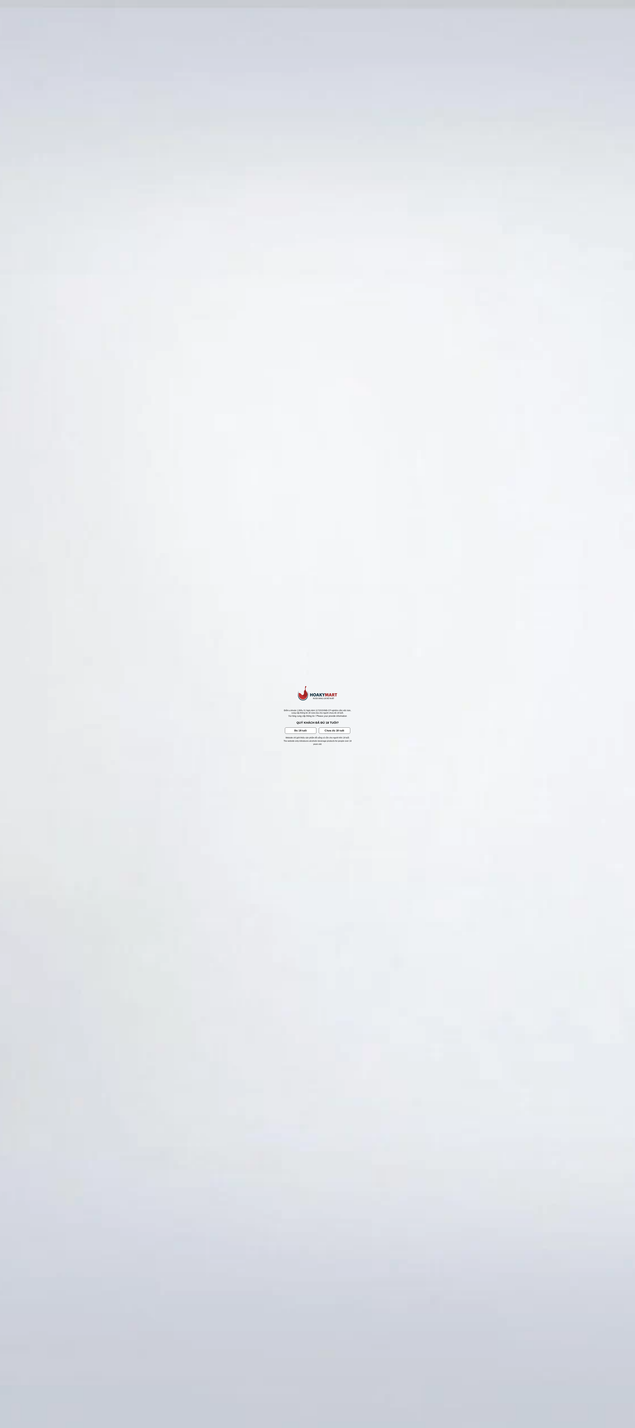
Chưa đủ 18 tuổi (334, 730)
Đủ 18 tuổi (300, 730)
